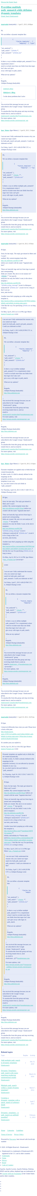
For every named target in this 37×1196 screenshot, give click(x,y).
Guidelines (19, 1130)
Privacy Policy (19, 1134)
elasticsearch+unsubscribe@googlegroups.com (16, 116)
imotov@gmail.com (7, 314)
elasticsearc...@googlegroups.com (21, 664)
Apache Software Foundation (11, 1174)
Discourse (12, 1139)
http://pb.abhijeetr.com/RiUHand (13, 508)
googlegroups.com (23, 958)
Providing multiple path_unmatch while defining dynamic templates (16, 10)
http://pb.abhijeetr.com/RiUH (10, 260)
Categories (10, 1130)
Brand (4, 1163)
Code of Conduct (7, 1165)
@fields (16, 175)
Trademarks (6, 1156)
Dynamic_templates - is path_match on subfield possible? (10, 1115)
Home (3, 1130)
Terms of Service (6, 1134)
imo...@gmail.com (9, 559)
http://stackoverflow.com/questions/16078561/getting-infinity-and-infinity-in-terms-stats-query (18, 840)
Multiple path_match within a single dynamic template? (10, 1087)
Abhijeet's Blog (8, 89)
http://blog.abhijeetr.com (10, 210)
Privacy (4, 1160)
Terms (4, 1158)
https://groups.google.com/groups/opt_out (14, 120)
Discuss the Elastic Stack (9, 2)
